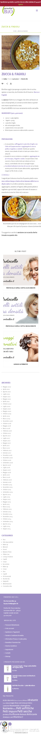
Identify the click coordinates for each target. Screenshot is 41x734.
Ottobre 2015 (7, 489)
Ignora (20, 4)
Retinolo (23, 714)
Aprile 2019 (6, 416)
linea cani (18, 703)
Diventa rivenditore (11, 646)
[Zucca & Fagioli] (20, 52)
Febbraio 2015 (7, 509)
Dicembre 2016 (7, 455)
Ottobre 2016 (7, 460)
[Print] (12, 83)
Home (15, 31)
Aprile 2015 (6, 504)
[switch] (5, 730)
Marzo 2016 (6, 477)
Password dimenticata (12, 625)
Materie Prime (7, 552)
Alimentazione (7, 584)
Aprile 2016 (6, 475)
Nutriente (8, 708)
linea (4, 703)
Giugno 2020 (7, 409)
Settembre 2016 (8, 463)
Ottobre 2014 (7, 519)
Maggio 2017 (7, 443)
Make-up (5, 544)
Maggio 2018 (7, 426)
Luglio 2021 (6, 394)
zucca (5, 100)
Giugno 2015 (7, 499)
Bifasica (25, 700)
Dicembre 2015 (7, 485)
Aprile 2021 (6, 401)
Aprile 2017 (6, 445)
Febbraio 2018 (7, 431)
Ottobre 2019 (7, 414)
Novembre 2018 (8, 421)
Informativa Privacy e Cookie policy (16, 639)
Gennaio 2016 (7, 482)
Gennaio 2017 (7, 453)
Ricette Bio (24, 79)
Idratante (33, 700)
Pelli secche (24, 711)
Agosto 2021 (7, 391)
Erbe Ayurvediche (8, 542)
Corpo (5, 562)
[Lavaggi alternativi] (20, 346)
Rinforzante (32, 714)
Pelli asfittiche (25, 708)
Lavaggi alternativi (21, 364)
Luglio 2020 (6, 406)
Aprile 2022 (6, 389)
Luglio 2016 (6, 467)
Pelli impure (10, 711)
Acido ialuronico (9, 700)
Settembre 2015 (8, 492)
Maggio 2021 (7, 399)
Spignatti (5, 581)
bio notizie (6, 564)
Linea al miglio (10, 703)
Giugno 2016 (7, 470)
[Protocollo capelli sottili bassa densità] (20, 308)
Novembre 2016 (8, 458)
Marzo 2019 (6, 418)
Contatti (7, 653)
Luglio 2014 (6, 526)
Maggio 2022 (7, 387)
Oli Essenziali (7, 576)
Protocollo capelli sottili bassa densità (21, 326)
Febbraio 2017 (7, 450)
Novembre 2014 (8, 516)
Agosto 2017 (7, 436)
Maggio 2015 (7, 502)
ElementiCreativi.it (21, 732)
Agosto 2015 (7, 494)
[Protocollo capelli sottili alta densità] (20, 270)
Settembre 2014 (8, 521)
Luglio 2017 (6, 438)
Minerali (5, 547)
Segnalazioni (9, 649)
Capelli (5, 559)
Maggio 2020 (7, 411)
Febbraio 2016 (7, 480)
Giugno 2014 (7, 529)
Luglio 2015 (6, 497)
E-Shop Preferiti (8, 557)
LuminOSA (6, 706)
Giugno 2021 (7, 396)
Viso (4, 539)
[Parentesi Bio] (8, 10)
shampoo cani (8, 717)
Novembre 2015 (8, 487)
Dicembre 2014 (7, 514)
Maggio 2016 (7, 472)
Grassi (5, 549)
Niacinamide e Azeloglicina (20, 705)
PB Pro (14, 709)
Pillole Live (6, 554)
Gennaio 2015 (7, 512)
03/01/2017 (15, 79)
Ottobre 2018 (7, 423)
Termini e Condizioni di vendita (14, 635)
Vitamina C (18, 717)
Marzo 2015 (6, 507)
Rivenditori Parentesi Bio (12, 642)
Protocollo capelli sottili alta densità (20, 288)
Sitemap (7, 656)
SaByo (5, 79)
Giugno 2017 (7, 440)
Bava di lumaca (18, 700)
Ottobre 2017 (7, 433)
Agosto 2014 (7, 524)
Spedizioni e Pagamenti (12, 632)
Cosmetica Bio (7, 586)
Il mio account (9, 628)
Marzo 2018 (6, 428)
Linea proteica (27, 703)
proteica (6, 714)
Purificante (14, 714)
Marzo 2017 (6, 448)
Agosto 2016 (7, 465)
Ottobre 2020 (7, 404)
